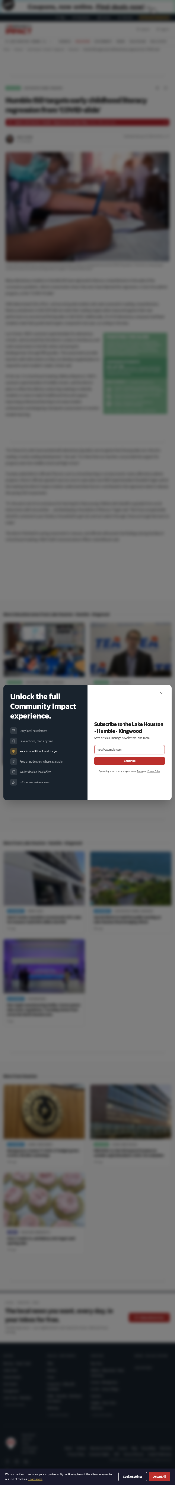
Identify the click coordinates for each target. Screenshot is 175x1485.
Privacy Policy (153, 771)
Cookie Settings (132, 1476)
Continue (130, 761)
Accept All (159, 1476)
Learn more (35, 1479)
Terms (140, 771)
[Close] (161, 693)
